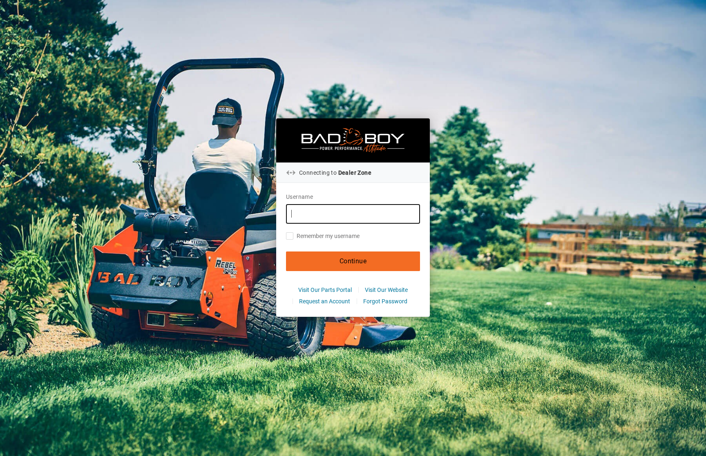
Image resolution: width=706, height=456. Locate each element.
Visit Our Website (386, 290)
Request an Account (324, 301)
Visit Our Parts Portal (325, 290)
